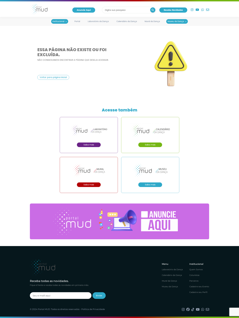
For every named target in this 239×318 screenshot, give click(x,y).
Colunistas (194, 275)
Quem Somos (196, 269)
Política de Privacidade (93, 309)
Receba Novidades (173, 10)
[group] (119, 221)
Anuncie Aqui (84, 10)
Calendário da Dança (126, 21)
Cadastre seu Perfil (198, 292)
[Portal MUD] (38, 10)
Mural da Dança (152, 21)
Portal (77, 21)
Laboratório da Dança (98, 21)
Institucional (58, 21)
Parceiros (193, 281)
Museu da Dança (176, 21)
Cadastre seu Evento (199, 286)
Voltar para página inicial (53, 77)
